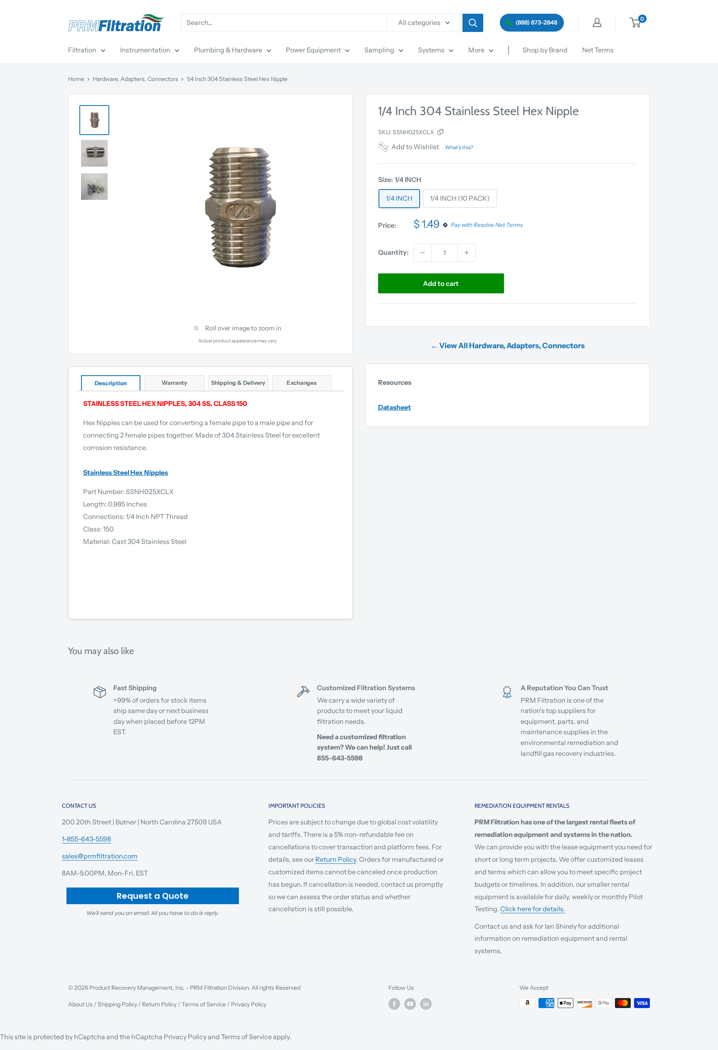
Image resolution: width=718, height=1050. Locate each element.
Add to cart (441, 283)
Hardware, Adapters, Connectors (135, 79)
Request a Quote (153, 896)
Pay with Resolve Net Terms (487, 225)
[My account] (597, 22)
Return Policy (335, 859)
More (476, 50)
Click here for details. (532, 909)
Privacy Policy (248, 1004)
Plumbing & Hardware (228, 50)
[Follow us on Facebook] (394, 1004)
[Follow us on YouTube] (410, 1004)
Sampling (379, 50)
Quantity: (393, 252)
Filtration (82, 50)
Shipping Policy (117, 1004)
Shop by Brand (545, 50)
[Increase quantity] (466, 252)
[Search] (472, 23)
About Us (80, 1004)
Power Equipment (313, 50)
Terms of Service (204, 1004)
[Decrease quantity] (422, 252)
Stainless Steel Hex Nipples (125, 472)
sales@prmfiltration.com (100, 856)
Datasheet (394, 407)
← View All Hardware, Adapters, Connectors (507, 345)
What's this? (459, 147)
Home (76, 79)
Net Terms (598, 50)
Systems (431, 50)
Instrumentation (145, 50)
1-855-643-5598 (86, 839)
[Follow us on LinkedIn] (426, 1004)
